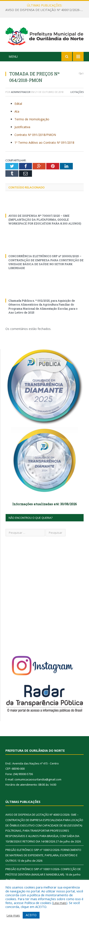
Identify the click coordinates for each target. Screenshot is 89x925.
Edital (18, 104)
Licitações (77, 92)
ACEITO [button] (31, 915)
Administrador (20, 92)
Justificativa (22, 127)
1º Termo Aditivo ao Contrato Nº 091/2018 (44, 142)
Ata (16, 111)
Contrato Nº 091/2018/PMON (35, 135)
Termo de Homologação (31, 119)
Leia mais (59, 903)
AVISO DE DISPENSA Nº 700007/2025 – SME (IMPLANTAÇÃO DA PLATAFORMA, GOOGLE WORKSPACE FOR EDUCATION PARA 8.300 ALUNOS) (44, 219)
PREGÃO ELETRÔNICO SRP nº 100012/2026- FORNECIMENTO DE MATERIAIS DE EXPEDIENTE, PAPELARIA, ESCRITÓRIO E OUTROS (45, 10)
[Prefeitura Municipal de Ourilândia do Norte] (44, 35)
